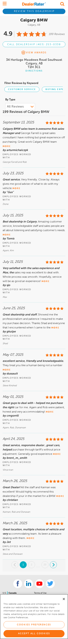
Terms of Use (40, 593)
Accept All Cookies (34, 633)
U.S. (5, 593)
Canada (13, 593)
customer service (22, 89)
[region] (34, 616)
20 (45, 564)
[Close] (64, 599)
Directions (34, 71)
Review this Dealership (34, 11)
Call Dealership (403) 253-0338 (34, 44)
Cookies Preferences (34, 625)
